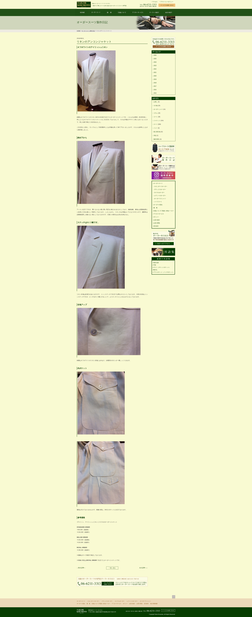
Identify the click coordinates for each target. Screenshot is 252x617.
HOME (78, 31)
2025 (155, 58)
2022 (155, 69)
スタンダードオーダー (160, 186)
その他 (156, 105)
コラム (156, 113)
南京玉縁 (156, 262)
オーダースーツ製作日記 (88, 31)
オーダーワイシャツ (160, 198)
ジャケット (157, 120)
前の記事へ (81, 568)
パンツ (156, 128)
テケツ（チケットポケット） (161, 267)
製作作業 (156, 139)
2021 (155, 72)
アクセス (155, 1)
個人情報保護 (154, 603)
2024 (155, 62)
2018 (155, 82)
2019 (155, 79)
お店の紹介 (156, 220)
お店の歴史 (156, 223)
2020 (155, 76)
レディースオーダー (160, 195)
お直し (156, 102)
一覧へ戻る (112, 568)
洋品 (155, 135)
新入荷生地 (157, 131)
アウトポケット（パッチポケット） (163, 272)
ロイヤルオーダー (159, 192)
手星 (154, 265)
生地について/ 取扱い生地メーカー (163, 211)
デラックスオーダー (160, 189)
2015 (155, 93)
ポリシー (156, 217)
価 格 (155, 207)
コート (156, 117)
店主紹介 (156, 226)
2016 (155, 89)
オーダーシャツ (158, 109)
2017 (155, 86)
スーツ (156, 124)
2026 (155, 55)
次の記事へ (142, 568)
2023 (155, 65)
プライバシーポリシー (166, 1)
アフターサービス (158, 214)
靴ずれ (155, 270)
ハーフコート (158, 201)
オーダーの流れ (158, 204)
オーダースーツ (158, 183)
